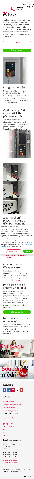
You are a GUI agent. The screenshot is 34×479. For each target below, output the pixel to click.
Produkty (5, 421)
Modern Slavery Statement (10, 411)
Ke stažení (17, 43)
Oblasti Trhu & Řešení (9, 418)
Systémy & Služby (8, 424)
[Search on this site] (32, 7)
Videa (4, 435)
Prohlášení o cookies (9, 408)
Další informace (15, 280)
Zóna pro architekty (9, 426)
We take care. (28, 476)
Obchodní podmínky (8, 401)
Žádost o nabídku (17, 50)
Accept (28, 251)
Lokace (5, 438)
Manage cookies (14, 251)
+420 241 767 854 (28, 4)
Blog (4, 429)
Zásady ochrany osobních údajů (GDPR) (14, 404)
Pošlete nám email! (11, 460)
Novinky (5, 432)
